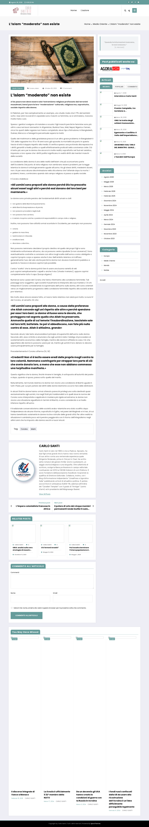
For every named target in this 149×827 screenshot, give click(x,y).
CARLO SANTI (49, 446)
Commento (132, 87)
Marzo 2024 (108, 219)
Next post (58, 503)
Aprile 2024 (108, 215)
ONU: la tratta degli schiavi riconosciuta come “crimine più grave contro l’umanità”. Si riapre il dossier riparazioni (126, 121)
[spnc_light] (129, 10)
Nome (13, 593)
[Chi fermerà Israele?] (52, 533)
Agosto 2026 (109, 177)
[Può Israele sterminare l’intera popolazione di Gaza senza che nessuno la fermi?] (81, 533)
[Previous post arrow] (11, 506)
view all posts (44, 494)
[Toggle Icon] (134, 10)
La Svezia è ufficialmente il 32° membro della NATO (57, 794)
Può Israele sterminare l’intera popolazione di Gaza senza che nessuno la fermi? (79, 548)
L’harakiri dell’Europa (124, 157)
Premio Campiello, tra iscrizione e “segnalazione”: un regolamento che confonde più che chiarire (124, 109)
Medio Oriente (17, 88)
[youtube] (138, 2)
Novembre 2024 (110, 205)
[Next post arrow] (93, 506)
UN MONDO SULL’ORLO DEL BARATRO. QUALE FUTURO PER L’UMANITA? (125, 146)
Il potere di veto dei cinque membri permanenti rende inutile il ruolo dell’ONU (72, 507)
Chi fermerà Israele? (49, 547)
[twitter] (132, 2)
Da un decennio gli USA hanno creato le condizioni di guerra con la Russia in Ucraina (89, 796)
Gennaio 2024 (109, 224)
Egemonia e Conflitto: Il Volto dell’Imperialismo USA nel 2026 (125, 134)
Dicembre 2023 (110, 229)
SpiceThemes (95, 824)
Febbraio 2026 (109, 191)
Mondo (106, 265)
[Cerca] (125, 10)
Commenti (15, 572)
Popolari (119, 87)
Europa (106, 256)
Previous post (44, 503)
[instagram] (135, 2)
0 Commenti (67, 88)
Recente (106, 87)
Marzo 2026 (108, 186)
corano (31, 88)
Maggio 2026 (109, 182)
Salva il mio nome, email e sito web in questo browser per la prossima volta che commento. (50, 608)
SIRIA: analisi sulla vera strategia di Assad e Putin (23, 548)
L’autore (85, 10)
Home (74, 10)
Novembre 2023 (110, 234)
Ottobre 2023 (109, 238)
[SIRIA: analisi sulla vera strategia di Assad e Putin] (24, 533)
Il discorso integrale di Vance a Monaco (23, 793)
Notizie (106, 270)
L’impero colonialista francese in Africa (33, 507)
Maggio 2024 (109, 210)
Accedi (102, 280)
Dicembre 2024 (110, 201)
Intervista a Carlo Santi (125, 96)
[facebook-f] (129, 2)
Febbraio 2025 (109, 196)
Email (55, 593)
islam (37, 88)
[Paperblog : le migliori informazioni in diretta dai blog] (125, 68)
